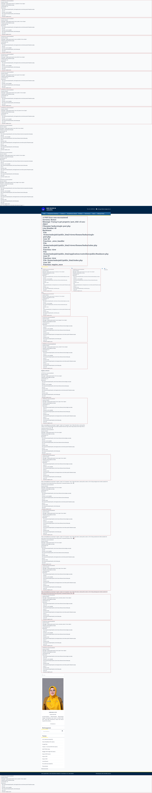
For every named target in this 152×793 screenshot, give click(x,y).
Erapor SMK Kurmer (46, 754)
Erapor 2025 (44, 756)
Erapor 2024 (44, 758)
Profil (44, 213)
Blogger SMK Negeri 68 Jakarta (48, 751)
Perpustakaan (45, 766)
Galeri (93, 213)
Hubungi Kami (100, 213)
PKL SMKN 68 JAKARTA (47, 763)
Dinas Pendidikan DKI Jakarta (48, 741)
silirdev (72, 773)
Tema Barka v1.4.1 (65, 773)
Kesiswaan (87, 213)
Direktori (62, 213)
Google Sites (44, 744)
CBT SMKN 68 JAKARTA (47, 739)
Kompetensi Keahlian (53, 213)
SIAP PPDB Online (46, 749)
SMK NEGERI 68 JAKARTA (55, 773)
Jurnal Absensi (45, 761)
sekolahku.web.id (107, 773)
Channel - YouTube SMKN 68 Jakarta (49, 746)
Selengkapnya (52, 723)
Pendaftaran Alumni (72, 213)
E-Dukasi (80, 213)
